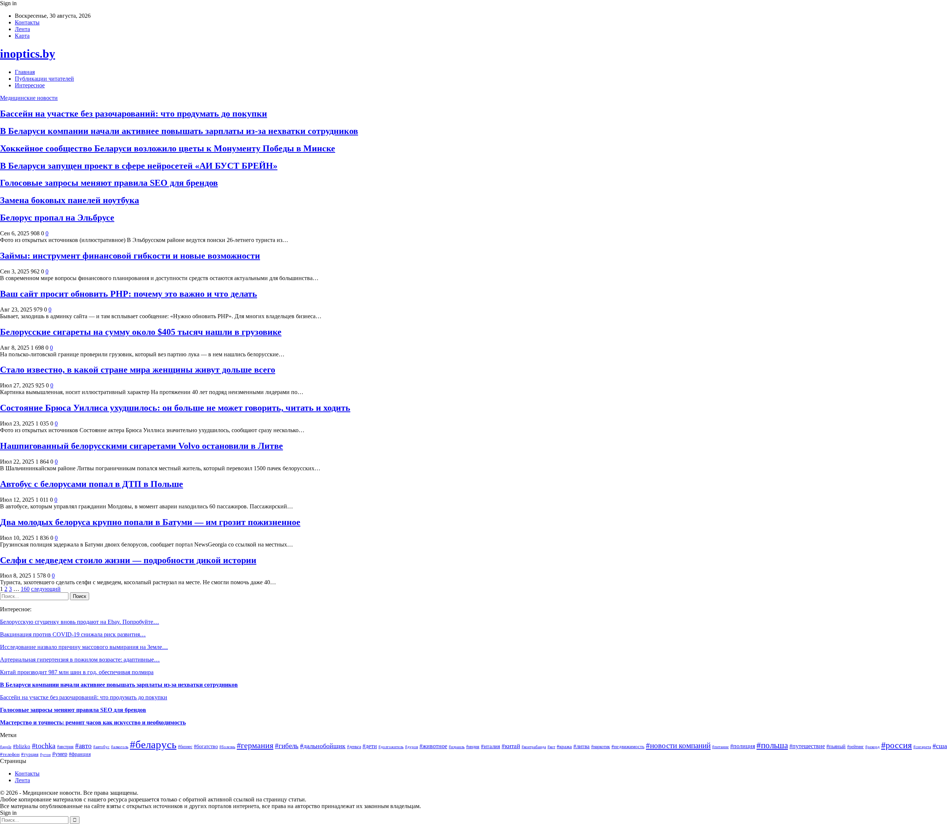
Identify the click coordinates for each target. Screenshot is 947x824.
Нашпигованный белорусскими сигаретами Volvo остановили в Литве (141, 446)
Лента (22, 29)
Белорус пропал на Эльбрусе (57, 217)
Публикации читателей (44, 78)
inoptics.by (27, 53)
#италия (490, 746)
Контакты (27, 22)
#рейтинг (855, 746)
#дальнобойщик (323, 746)
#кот (551, 747)
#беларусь (153, 744)
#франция (80, 754)
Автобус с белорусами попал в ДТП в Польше (91, 484)
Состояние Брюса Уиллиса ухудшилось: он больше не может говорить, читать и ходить (175, 408)
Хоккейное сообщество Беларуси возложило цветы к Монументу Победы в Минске (167, 148)
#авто (83, 746)
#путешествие (807, 746)
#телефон (10, 754)
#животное (433, 746)
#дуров (411, 746)
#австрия (65, 746)
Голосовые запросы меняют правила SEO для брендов (109, 183)
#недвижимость (627, 746)
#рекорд (872, 747)
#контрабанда (534, 747)
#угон (45, 754)
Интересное (30, 85)
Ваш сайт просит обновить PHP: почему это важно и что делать (128, 294)
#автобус (101, 747)
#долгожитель (391, 746)
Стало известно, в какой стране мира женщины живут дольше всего (137, 369)
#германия (255, 745)
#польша (772, 745)
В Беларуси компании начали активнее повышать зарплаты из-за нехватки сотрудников (179, 131)
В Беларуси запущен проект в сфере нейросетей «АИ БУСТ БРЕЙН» (138, 166)
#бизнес (185, 746)
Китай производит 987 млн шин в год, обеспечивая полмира (77, 672)
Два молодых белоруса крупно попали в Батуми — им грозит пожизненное (150, 522)
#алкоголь (119, 746)
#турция (29, 754)
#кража (564, 746)
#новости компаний (678, 745)
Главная (25, 72)
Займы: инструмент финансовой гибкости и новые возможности (130, 255)
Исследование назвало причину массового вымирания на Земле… (84, 647)
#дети (370, 746)
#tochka (43, 745)
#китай (511, 746)
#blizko (21, 746)
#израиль (457, 747)
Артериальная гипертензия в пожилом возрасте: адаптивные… (80, 659)
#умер (59, 754)
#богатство (206, 746)
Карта (22, 36)
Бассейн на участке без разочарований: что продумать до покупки (133, 113)
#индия (472, 746)
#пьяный (836, 746)
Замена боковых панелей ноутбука (69, 200)
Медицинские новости (29, 98)
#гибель (287, 746)
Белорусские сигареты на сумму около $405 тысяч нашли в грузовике (141, 332)
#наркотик (600, 746)
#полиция (742, 746)
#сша (940, 746)
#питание (720, 747)
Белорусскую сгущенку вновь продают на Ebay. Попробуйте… (79, 622)
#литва (581, 746)
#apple (5, 747)
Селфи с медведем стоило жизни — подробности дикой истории (128, 560)
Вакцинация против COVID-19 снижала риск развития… (73, 634)
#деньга (354, 746)
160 (25, 589)
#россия (896, 745)
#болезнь (227, 746)
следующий (46, 589)
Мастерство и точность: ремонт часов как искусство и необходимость (93, 722)
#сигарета (922, 746)
